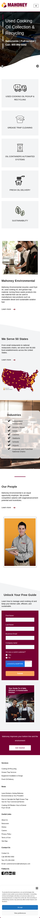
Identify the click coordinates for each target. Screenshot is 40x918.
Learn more (6, 309)
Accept (20, 907)
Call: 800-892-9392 (15, 44)
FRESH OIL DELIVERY (20, 190)
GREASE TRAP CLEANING (20, 128)
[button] (37, 888)
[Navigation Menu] (36, 6)
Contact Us (5, 853)
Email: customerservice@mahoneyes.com (16, 864)
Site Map (4, 841)
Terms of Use (6, 837)
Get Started (20, 748)
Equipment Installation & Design (12, 776)
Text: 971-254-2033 (8, 860)
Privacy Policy (6, 834)
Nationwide (12, 41)
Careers (4, 830)
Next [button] (37, 66)
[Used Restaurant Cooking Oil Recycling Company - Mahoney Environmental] (14, 5)
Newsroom (5, 823)
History (4, 827)
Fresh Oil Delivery (8, 779)
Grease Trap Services (9, 772)
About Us (5, 820)
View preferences (20, 913)
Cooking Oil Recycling (9, 769)
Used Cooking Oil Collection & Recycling (20, 27)
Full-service (27, 41)
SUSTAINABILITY (20, 221)
